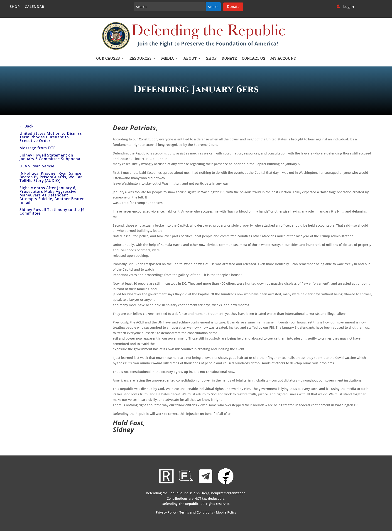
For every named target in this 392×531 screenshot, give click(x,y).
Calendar (34, 7)
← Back (27, 126)
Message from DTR (38, 147)
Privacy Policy (166, 512)
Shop (15, 7)
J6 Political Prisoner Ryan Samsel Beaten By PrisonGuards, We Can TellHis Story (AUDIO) (51, 177)
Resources (141, 59)
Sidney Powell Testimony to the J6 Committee (52, 211)
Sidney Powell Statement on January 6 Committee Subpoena (50, 157)
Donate (233, 6)
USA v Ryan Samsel (38, 166)
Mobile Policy (226, 512)
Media (167, 59)
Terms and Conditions (196, 512)
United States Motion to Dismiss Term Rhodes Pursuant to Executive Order (51, 137)
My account (283, 59)
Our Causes (108, 59)
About (190, 59)
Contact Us (253, 59)
